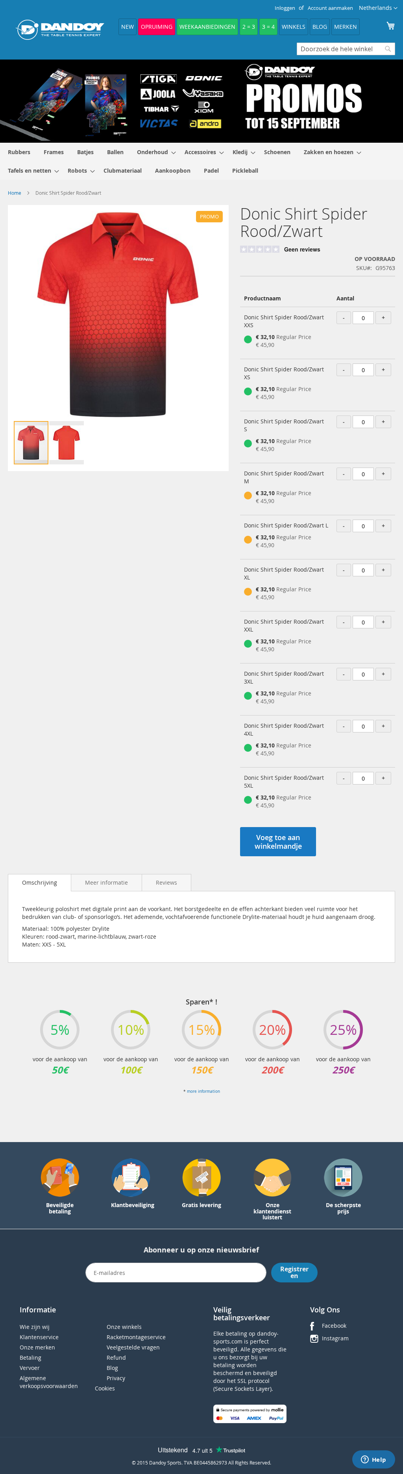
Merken (345, 26)
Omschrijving (39, 882)
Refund (116, 1357)
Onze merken (37, 1347)
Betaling (30, 1357)
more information (203, 1091)
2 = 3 (248, 26)
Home (14, 193)
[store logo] (60, 30)
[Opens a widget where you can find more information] (373, 1460)
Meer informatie (106, 882)
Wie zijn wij (35, 1327)
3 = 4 (268, 26)
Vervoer (30, 1368)
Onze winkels (124, 1327)
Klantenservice (39, 1337)
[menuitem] (19, 152)
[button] (378, 8)
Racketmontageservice (136, 1337)
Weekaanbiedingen (207, 26)
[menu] (201, 161)
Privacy (116, 1378)
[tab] (39, 882)
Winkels (293, 26)
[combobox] (346, 49)
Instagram (335, 1338)
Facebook (334, 1325)
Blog (319, 26)
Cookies (105, 1388)
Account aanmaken (330, 7)
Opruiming (156, 26)
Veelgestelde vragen (133, 1347)
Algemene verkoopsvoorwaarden (49, 1382)
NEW (127, 26)
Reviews (166, 882)
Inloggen (285, 7)
